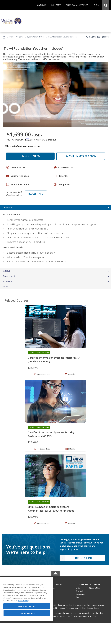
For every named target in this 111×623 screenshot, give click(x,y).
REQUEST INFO (35, 193)
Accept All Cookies (26, 606)
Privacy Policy (92, 616)
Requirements (9, 276)
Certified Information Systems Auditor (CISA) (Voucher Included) (54, 359)
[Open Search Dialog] (105, 5)
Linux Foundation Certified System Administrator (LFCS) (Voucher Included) (51, 508)
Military (79, 588)
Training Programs (16, 37)
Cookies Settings (27, 613)
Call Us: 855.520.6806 (97, 37)
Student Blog (94, 588)
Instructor (7, 281)
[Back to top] (55, 584)
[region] (26, 599)
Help (77, 597)
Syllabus (6, 270)
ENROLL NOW (30, 156)
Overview (7, 207)
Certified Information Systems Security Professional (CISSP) (51, 434)
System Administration (35, 37)
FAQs (5, 286)
